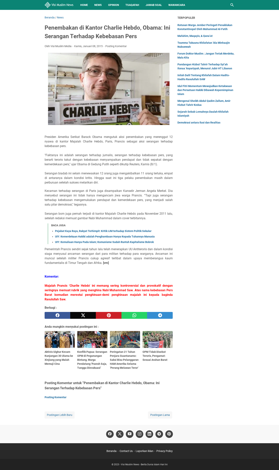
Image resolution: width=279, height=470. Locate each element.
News (98, 4)
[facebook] (57, 315)
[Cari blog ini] (232, 5)
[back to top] (271, 461)
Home (84, 4)
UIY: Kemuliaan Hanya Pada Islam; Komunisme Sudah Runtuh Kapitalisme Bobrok (104, 242)
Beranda (111, 451)
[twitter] (83, 315)
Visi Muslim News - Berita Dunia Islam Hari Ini (144, 464)
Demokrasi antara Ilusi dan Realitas (198, 122)
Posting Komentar (116, 46)
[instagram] (139, 434)
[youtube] (129, 434)
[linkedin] (149, 434)
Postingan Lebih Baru (59, 414)
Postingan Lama (160, 414)
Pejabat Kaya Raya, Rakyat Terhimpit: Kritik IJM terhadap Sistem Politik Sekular (103, 231)
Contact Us (126, 451)
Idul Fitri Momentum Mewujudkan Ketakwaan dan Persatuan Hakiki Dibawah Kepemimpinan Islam (205, 90)
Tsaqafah (132, 4)
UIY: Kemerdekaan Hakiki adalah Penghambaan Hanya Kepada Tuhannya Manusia (105, 236)
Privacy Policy (164, 451)
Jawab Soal (154, 4)
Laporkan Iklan (144, 451)
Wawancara (176, 4)
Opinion (113, 4)
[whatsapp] (134, 315)
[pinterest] (108, 315)
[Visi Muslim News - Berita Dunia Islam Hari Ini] (59, 5)
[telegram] (160, 315)
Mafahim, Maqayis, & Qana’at (195, 35)
